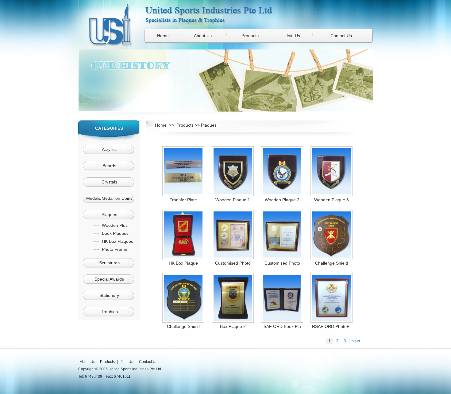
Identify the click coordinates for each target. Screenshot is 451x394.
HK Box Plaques (117, 241)
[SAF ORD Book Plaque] (282, 319)
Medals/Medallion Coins (109, 198)
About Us (203, 35)
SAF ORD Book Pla (282, 326)
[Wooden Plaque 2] (282, 192)
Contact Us (341, 35)
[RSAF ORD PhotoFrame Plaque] (331, 319)
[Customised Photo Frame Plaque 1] (282, 256)
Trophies (109, 311)
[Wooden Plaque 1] (233, 192)
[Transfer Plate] (183, 192)
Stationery (109, 295)
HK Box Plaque (183, 263)
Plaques (109, 214)
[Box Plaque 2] (233, 319)
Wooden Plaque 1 (232, 199)
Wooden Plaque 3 (331, 199)
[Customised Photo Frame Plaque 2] (233, 256)
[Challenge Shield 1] (183, 319)
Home (163, 35)
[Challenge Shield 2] (331, 256)
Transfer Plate (183, 199)
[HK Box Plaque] (183, 256)
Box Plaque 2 (233, 326)
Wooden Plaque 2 (282, 199)
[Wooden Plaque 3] (331, 192)
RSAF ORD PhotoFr (331, 326)
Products (250, 35)
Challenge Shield (331, 263)
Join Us (293, 35)
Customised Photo (233, 263)
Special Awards (109, 279)
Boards (109, 165)
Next (355, 340)
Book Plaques (115, 233)
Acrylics (109, 149)
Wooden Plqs (115, 225)
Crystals (109, 181)
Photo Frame (114, 249)
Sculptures (109, 262)
